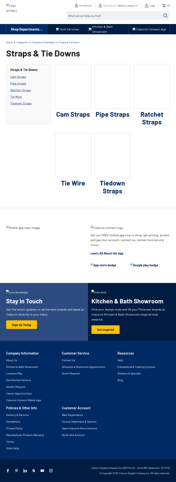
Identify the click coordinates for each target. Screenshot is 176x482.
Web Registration (72, 414)
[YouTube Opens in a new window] (42, 470)
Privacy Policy (14, 428)
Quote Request (71, 373)
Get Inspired (105, 330)
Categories (22, 42)
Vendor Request (16, 386)
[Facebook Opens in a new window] (8, 470)
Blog (120, 380)
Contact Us (68, 360)
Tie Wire (16, 96)
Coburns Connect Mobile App (23, 400)
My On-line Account (73, 435)
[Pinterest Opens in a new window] (16, 470)
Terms (10, 441)
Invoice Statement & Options (79, 421)
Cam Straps (18, 77)
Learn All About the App (107, 253)
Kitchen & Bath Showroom (22, 366)
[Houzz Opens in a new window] (33, 470)
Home (9, 42)
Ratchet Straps (20, 90)
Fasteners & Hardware (43, 42)
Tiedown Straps (21, 103)
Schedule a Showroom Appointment (83, 366)
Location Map (14, 373)
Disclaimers (13, 421)
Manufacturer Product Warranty (25, 435)
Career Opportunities (19, 393)
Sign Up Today (21, 325)
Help (120, 360)
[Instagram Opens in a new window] (51, 470)
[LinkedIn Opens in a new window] (25, 470)
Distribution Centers (18, 380)
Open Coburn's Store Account (79, 428)
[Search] (165, 15)
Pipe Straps (18, 83)
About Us (11, 360)
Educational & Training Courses (136, 366)
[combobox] (115, 15)
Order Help (12, 448)
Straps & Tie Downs (69, 42)
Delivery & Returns (17, 414)
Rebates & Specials (129, 373)
